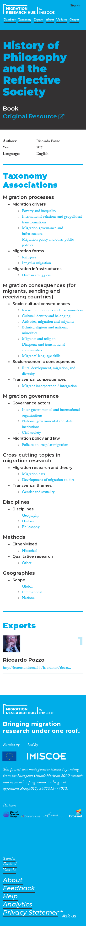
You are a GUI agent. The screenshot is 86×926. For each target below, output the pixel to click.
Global (27, 587)
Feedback (19, 888)
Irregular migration (36, 263)
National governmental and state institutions (47, 424)
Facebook (10, 865)
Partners (38, 756)
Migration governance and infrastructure (42, 231)
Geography (30, 516)
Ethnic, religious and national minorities (45, 331)
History (28, 521)
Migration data (33, 474)
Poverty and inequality (39, 211)
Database (10, 20)
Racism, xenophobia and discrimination (52, 310)
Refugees (29, 258)
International (32, 592)
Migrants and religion (39, 339)
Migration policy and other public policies (48, 243)
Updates (61, 20)
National (29, 598)
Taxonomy (24, 20)
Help (10, 896)
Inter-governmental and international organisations (51, 413)
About (50, 20)
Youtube (9, 871)
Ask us (69, 916)
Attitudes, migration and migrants (48, 322)
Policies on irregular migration (45, 445)
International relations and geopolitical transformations (52, 220)
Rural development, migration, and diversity (48, 371)
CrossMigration (29, 9)
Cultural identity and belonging (46, 316)
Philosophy (30, 527)
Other (26, 563)
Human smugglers (36, 275)
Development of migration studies (48, 480)
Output (74, 20)
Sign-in (75, 5)
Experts (38, 20)
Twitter (9, 859)
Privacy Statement (33, 912)
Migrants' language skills (41, 356)
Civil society (31, 433)
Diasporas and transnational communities (43, 348)
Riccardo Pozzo (23, 660)
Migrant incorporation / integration (49, 386)
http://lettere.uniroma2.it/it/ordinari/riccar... (37, 668)
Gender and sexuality (38, 492)
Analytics (17, 904)
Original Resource (31, 116)
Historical (29, 551)
